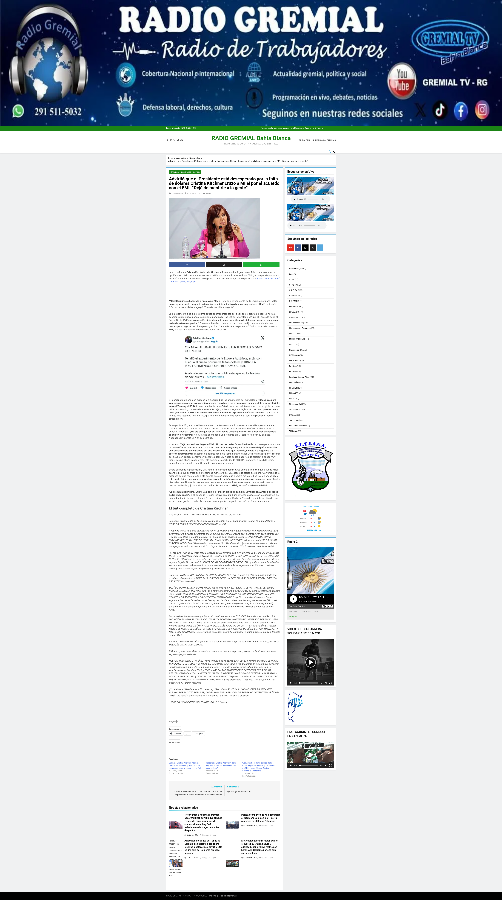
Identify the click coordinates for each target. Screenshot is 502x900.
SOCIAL (292, 415)
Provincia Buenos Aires (299, 377)
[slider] (308, 683)
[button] (310, 662)
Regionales (294, 382)
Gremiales (293, 317)
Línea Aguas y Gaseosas (300, 328)
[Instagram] (305, 247)
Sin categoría (295, 404)
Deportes (293, 295)
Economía (293, 306)
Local (291, 333)
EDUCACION (294, 312)
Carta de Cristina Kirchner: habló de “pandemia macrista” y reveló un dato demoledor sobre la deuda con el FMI (185, 765)
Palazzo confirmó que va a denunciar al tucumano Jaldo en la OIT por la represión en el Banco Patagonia (260, 817)
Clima (291, 279)
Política (292, 371)
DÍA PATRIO (294, 301)
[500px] (320, 247)
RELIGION (293, 388)
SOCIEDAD (294, 420)
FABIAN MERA (177, 193)
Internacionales (296, 323)
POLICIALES (294, 361)
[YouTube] (290, 247)
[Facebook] (298, 247)
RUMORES (293, 393)
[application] (310, 662)
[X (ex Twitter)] (313, 247)
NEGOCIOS (294, 355)
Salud (291, 398)
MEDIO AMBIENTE (297, 339)
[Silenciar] (326, 683)
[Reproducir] (290, 683)
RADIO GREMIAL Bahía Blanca (251, 138)
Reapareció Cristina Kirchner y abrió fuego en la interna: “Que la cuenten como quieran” (221, 765)
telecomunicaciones (298, 426)
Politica (196, 172)
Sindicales (293, 409)
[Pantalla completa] (330, 683)
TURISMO (293, 431)
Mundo (292, 344)
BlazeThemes (231, 896)
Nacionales (186, 172)
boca (291, 274)
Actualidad (174, 172)
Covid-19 (293, 285)
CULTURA (293, 290)
